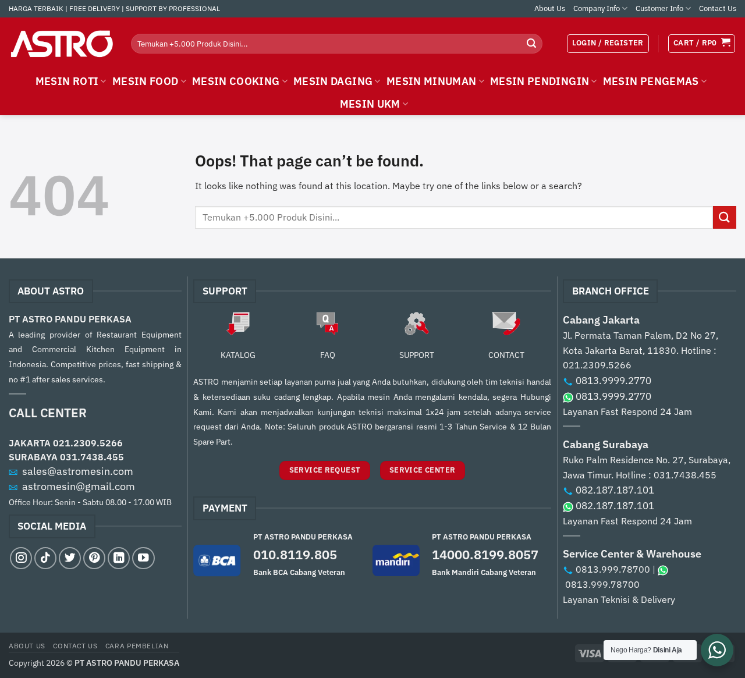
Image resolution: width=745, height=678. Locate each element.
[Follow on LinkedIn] (119, 558)
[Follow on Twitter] (70, 558)
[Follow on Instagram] (21, 558)
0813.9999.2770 (613, 380)
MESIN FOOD (145, 81)
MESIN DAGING (332, 81)
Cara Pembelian (137, 645)
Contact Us (717, 8)
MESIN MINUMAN (431, 81)
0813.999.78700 (613, 569)
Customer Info (659, 8)
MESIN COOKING (236, 81)
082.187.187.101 (615, 490)
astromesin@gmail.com (78, 486)
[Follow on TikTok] (45, 558)
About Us (549, 8)
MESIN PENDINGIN (539, 81)
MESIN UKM (370, 104)
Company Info (596, 8)
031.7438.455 (92, 457)
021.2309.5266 (88, 443)
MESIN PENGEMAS (651, 81)
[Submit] (531, 44)
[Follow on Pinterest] (94, 558)
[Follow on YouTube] (143, 558)
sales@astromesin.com (77, 471)
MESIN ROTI (67, 81)
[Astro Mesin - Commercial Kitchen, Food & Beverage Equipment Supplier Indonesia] (61, 44)
